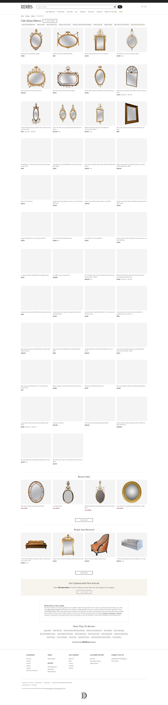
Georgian (105, 613)
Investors (71, 666)
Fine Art (28, 663)
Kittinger (79, 617)
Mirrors (33, 16)
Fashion (99, 12)
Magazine (119, 659)
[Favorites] (142, 7)
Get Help (92, 659)
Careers (71, 663)
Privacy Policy (47, 682)
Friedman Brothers (60, 617)
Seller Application (52, 667)
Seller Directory (52, 671)
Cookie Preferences (26, 685)
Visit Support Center (95, 661)
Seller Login (51, 669)
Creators (28, 668)
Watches (91, 12)
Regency (119, 613)
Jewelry (83, 12)
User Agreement (38, 682)
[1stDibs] (26, 6)
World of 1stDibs (111, 12)
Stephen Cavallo (69, 617)
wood (49, 609)
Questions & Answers (32, 670)
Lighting (70, 12)
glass (52, 609)
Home (22, 16)
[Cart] (145, 7)
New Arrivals (50, 12)
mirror (57, 609)
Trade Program (51, 659)
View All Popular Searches (84, 642)
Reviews (71, 668)
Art (76, 12)
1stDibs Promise (94, 663)
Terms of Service (59, 688)
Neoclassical (112, 613)
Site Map (34, 685)
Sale (120, 12)
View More (84, 520)
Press (70, 661)
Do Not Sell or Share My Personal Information (62, 682)
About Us (71, 659)
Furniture (60, 12)
